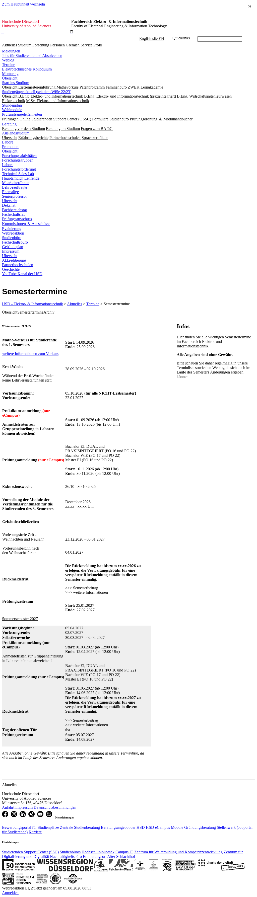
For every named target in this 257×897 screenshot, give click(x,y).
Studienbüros (70, 852)
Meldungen (11, 51)
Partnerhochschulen (17, 265)
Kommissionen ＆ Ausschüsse (26, 223)
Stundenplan (12, 105)
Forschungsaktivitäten (19, 156)
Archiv (48, 312)
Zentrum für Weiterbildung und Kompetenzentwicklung (178, 852)
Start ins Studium (15, 83)
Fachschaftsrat (13, 214)
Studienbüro (11, 238)
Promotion (10, 146)
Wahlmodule (12, 110)
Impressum (10, 251)
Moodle (177, 827)
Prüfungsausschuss (17, 219)
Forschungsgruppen (17, 160)
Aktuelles (9, 45)
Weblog (8, 60)
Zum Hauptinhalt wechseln (23, 4)
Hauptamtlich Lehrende (20, 178)
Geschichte (11, 269)
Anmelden (10, 892)
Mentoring (10, 73)
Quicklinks (181, 38)
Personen (57, 45)
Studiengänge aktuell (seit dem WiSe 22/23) (36, 92)
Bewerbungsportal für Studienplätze (30, 827)
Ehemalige (10, 192)
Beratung (9, 124)
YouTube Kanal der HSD (22, 274)
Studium (24, 45)
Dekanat (8, 205)
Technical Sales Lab (18, 174)
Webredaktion (13, 233)
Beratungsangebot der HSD (123, 827)
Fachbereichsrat (14, 210)
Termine (8, 64)
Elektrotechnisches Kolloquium (27, 69)
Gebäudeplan (12, 247)
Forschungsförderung (19, 169)
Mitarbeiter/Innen (15, 183)
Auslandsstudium (15, 133)
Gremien (73, 45)
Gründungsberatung (200, 827)
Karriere (35, 832)
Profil (97, 45)
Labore (7, 142)
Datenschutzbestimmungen (55, 807)
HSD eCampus (158, 827)
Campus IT (124, 852)
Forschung (40, 45)
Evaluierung (11, 229)
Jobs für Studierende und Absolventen (32, 55)
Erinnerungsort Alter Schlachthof (109, 856)
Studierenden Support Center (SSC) (30, 852)
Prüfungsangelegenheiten (22, 114)
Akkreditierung (14, 260)
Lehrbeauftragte (14, 187)
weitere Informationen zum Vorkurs (30, 353)
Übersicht (9, 78)
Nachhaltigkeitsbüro (66, 856)
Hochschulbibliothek (98, 852)
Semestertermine (30, 312)
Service (86, 45)
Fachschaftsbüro (15, 242)
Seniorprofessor (14, 196)
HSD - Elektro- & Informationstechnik (32, 304)
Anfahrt (8, 807)
